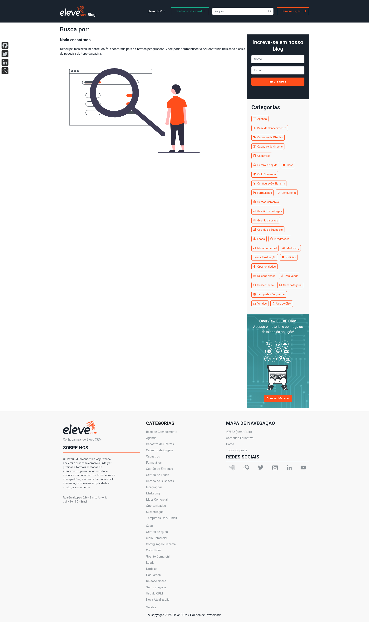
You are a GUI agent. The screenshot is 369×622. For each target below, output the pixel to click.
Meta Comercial (267, 248)
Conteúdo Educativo (239, 438)
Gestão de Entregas (269, 211)
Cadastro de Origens (270, 146)
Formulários (264, 192)
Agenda (262, 118)
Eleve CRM (155, 11)
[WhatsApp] (5, 71)
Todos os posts (236, 450)
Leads (261, 238)
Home (230, 444)
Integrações (281, 238)
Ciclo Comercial (266, 174)
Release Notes (266, 275)
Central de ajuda (267, 165)
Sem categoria (292, 285)
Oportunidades (266, 266)
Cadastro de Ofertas (270, 137)
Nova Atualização (265, 257)
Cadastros (263, 155)
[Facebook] (5, 45)
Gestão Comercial (268, 202)
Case (290, 165)
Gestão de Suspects (270, 229)
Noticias (291, 257)
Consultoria (289, 192)
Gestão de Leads (267, 220)
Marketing (293, 248)
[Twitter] (5, 54)
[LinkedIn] (5, 62)
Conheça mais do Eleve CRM (82, 439)
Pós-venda (291, 275)
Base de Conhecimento (271, 128)
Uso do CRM (283, 303)
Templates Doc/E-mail (271, 294)
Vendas (262, 303)
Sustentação (265, 285)
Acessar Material (278, 398)
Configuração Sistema (271, 183)
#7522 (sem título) (239, 432)
